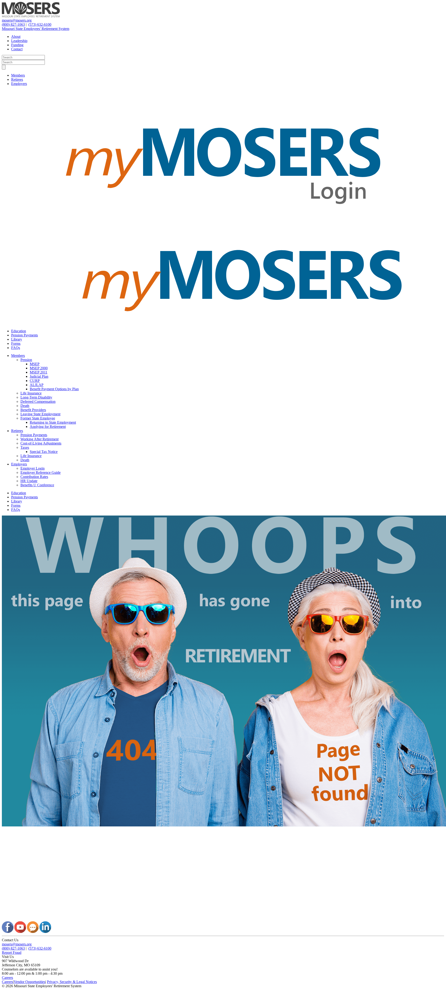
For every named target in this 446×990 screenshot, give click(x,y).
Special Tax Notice (44, 452)
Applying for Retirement (48, 427)
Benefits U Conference (37, 485)
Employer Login (32, 468)
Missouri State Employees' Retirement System (35, 29)
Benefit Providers (33, 410)
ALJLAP (36, 385)
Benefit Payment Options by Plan (54, 389)
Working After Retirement (39, 439)
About (15, 37)
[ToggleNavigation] (4, 67)
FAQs (15, 348)
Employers (19, 84)
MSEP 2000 (39, 368)
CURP (35, 381)
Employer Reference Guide (40, 472)
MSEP (34, 364)
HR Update (28, 481)
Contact (17, 49)
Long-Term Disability (36, 397)
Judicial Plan (39, 376)
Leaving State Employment (40, 414)
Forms (15, 343)
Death (24, 406)
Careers (7, 978)
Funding (17, 45)
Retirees (17, 79)
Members (18, 75)
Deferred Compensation (38, 401)
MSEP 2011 (38, 372)
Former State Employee (37, 418)
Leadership (19, 41)
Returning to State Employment (53, 422)
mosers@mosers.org (17, 20)
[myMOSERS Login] (223, 225)
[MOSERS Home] (31, 16)
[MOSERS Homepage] (223, 919)
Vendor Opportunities (29, 982)
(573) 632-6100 (39, 24)
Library (16, 339)
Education (18, 331)
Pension (26, 360)
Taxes (24, 447)
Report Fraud (11, 953)
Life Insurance (31, 393)
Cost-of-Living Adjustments (40, 443)
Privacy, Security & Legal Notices (72, 982)
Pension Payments (24, 335)
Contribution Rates (34, 477)
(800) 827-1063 (13, 24)
